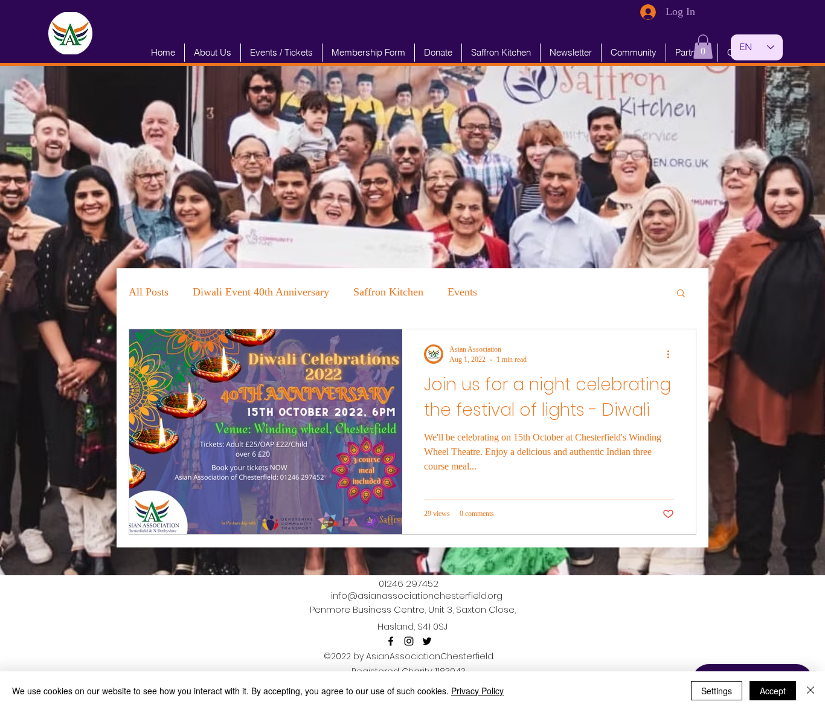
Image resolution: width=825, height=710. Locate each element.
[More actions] (672, 354)
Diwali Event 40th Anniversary (261, 292)
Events (462, 292)
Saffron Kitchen (388, 292)
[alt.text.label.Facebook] (391, 641)
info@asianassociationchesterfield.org (416, 595)
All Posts (149, 292)
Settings (716, 691)
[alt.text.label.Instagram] (409, 641)
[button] (703, 46)
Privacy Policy (477, 691)
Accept (773, 691)
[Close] (810, 690)
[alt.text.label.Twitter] (427, 641)
